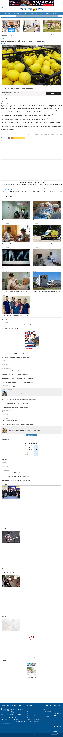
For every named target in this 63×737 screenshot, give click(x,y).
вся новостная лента (31, 435)
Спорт (32, 13)
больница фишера (44, 134)
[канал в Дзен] (8, 723)
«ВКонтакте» (57, 188)
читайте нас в (19, 137)
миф (61, 134)
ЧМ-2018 (45, 708)
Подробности (57, 705)
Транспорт (36, 719)
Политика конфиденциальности (31, 733)
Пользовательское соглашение (19, 733)
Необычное (48, 13)
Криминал (36, 710)
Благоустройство (18, 13)
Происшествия (8, 13)
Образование (37, 711)
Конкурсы (55, 13)
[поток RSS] (10, 723)
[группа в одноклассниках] (6, 723)
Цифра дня (5, 617)
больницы (30, 134)
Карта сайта (55, 729)
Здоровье (27, 13)
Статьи (55, 708)
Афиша (4, 528)
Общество (29, 713)
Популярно (6, 459)
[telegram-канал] (1, 723)
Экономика (29, 710)
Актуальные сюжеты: (10, 16)
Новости (5, 320)
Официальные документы (19, 721)
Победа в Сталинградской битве (47, 711)
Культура (42, 13)
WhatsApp (14, 188)
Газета (4, 661)
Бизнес (28, 711)
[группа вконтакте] (4, 723)
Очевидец (29, 721)
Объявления (57, 721)
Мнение (4, 484)
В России (5, 681)
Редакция (16, 719)
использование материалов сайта (7, 735)
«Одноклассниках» (7, 189)
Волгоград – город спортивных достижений (47, 716)
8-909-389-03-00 (39, 182)
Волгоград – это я (8, 572)
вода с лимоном (54, 134)
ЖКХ (37, 13)
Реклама (55, 724)
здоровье (37, 134)
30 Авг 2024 (3, 43)
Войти (55, 731)
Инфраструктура (38, 717)
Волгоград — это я (57, 714)
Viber (19, 188)
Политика (29, 708)
